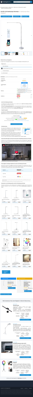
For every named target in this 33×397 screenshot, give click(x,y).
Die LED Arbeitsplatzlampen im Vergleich (18, 333)
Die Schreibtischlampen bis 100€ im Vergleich (18, 351)
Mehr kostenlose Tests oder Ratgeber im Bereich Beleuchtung (16, 300)
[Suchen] (31, 2)
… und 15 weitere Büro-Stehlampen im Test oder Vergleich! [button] (22, 120)
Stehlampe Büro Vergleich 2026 (18, 108)
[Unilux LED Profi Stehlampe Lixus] (4, 283)
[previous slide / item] (1, 35)
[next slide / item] (31, 35)
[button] (6, 16)
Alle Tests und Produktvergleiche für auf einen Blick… (16, 378)
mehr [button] (26, 89)
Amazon (11, 165)
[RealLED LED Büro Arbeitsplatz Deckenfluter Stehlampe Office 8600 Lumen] (20, 283)
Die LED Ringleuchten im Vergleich (17, 370)
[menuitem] (3, 7)
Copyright (2, 388)
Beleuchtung (15, 323)
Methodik (1, 85)
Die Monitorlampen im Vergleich (17, 313)
